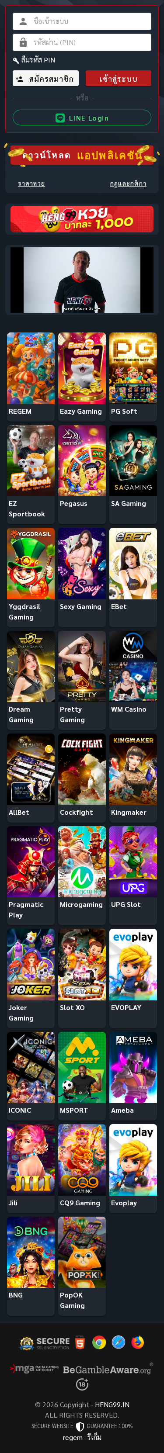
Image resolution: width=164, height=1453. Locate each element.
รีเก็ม (94, 1437)
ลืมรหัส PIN (38, 59)
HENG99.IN (112, 1404)
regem (73, 1437)
